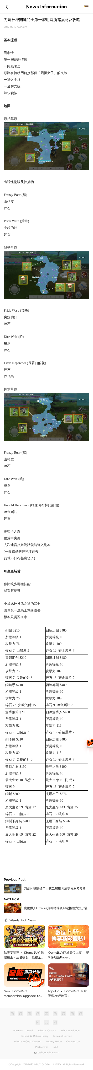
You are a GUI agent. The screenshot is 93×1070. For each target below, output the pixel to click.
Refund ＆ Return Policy (34, 1036)
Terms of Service (62, 1036)
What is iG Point (47, 1030)
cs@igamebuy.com (48, 1052)
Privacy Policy (54, 1041)
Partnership (41, 1046)
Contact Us (73, 1041)
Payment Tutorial (23, 1030)
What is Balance (70, 1030)
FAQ (55, 1046)
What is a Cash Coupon (27, 1041)
